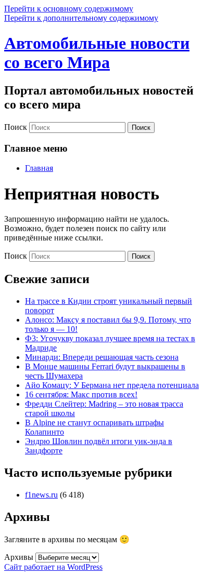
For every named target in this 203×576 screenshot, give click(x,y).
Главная (39, 168)
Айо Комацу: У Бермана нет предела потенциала (112, 385)
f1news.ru (41, 494)
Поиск (15, 127)
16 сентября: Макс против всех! (81, 394)
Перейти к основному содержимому (68, 8)
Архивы (18, 557)
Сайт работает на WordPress (53, 566)
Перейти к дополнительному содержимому (81, 18)
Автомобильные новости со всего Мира (96, 53)
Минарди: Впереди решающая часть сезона (102, 357)
